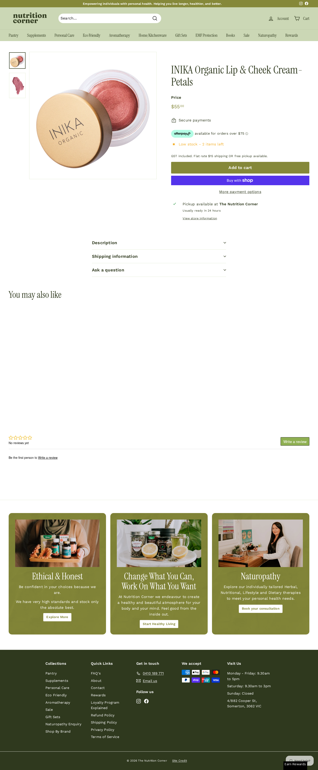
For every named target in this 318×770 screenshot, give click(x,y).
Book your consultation (260, 609)
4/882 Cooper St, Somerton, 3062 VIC (244, 703)
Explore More (57, 617)
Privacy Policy (102, 730)
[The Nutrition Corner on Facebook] (146, 701)
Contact (98, 688)
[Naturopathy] (260, 543)
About (96, 681)
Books (230, 35)
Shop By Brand (58, 731)
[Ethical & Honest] (57, 543)
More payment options (240, 192)
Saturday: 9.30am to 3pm (249, 686)
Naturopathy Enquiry (63, 724)
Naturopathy (267, 35)
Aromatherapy (119, 35)
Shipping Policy (104, 722)
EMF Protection (206, 35)
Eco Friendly (91, 35)
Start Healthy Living (159, 624)
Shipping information (115, 256)
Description (104, 242)
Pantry (13, 35)
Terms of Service (105, 737)
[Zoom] (92, 115)
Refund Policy (102, 715)
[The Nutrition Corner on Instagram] (138, 701)
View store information (200, 218)
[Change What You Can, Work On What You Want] (159, 543)
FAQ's (96, 673)
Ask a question (108, 270)
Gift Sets (181, 35)
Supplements (36, 35)
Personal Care (64, 35)
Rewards (291, 35)
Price (176, 97)
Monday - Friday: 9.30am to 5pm (248, 676)
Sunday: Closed (240, 693)
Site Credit (179, 760)
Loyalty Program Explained (105, 705)
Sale (246, 35)
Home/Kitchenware (153, 35)
